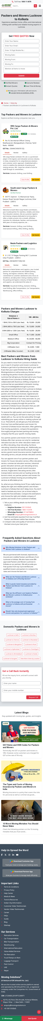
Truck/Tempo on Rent (12, 958)
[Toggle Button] (40, 5)
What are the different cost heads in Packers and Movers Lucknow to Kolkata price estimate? (22, 595)
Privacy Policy (9, 890)
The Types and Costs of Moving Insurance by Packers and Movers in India (19, 786)
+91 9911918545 (10, 1008)
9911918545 (26, 507)
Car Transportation (11, 938)
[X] (5, 854)
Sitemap (7, 925)
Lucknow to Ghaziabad (30, 640)
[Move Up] (39, 1012)
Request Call (33, 697)
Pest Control (8, 964)
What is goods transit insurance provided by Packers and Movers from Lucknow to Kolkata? (21, 586)
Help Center (8, 893)
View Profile (25, 180)
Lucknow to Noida (31, 654)
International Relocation (13, 948)
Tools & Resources (11, 900)
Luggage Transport (11, 961)
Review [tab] (16, 153)
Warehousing (9, 945)
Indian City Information (13, 903)
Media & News (9, 896)
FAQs (6, 916)
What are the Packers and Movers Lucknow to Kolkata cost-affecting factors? (21, 578)
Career (6, 912)
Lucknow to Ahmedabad (14, 654)
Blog (5, 922)
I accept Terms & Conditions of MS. (22, 93)
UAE (5, 967)
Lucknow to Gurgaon (10, 659)
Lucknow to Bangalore (14, 644)
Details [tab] (7, 153)
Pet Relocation (9, 954)
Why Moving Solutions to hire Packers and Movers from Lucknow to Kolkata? (20, 548)
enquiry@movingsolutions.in (26, 514)
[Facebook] (1, 854)
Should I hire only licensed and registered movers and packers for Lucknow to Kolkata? (22, 612)
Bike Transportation (11, 942)
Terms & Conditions (11, 887)
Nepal (6, 970)
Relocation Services (11, 935)
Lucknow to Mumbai (29, 635)
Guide (6, 919)
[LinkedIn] (13, 854)
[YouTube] (17, 854)
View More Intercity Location (30, 659)
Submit (21, 76)
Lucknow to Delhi (13, 635)
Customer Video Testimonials (15, 906)
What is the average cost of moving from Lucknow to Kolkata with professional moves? (20, 604)
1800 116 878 (27, 510)
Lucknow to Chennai (12, 640)
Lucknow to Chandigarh (31, 649)
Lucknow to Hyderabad (12, 649)
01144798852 (29, 512)
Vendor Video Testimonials (14, 909)
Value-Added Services (12, 951)
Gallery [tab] (24, 153)
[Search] (35, 5)
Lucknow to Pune (30, 644)
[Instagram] (9, 854)
